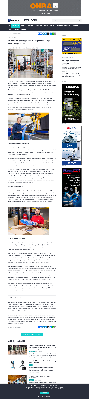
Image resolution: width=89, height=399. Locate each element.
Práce (10, 29)
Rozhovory (16, 29)
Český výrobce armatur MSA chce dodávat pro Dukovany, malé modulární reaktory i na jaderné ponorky (42, 347)
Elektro (52, 26)
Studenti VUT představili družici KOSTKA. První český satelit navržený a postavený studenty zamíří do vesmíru (71, 75)
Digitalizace (75, 26)
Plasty (46, 26)
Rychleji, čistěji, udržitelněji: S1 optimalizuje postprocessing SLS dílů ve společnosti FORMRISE (71, 68)
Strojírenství (32, 351)
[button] (44, 396)
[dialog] (44, 391)
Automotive (39, 26)
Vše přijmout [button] (44, 392)
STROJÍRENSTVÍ (15, 26)
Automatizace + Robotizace (63, 26)
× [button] (87, 385)
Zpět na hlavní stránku (15, 34)
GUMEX (23, 152)
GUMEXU (18, 277)
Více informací (46, 390)
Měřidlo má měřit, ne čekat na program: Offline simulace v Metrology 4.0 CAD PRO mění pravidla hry (71, 62)
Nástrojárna (30, 26)
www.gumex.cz (19, 323)
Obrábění (23, 26)
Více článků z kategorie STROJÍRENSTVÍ (32, 334)
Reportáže (23, 29)
